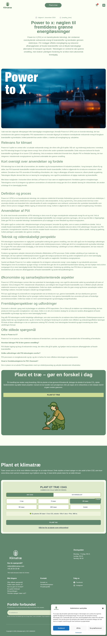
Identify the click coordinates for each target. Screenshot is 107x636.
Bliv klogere (12, 578)
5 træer (53, 501)
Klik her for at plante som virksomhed (53, 528)
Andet (85, 507)
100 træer (53, 507)
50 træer (21, 507)
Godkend (61, 628)
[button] (103, 608)
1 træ (21, 501)
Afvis (78, 628)
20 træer (85, 501)
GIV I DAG (30, 495)
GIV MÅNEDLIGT (77, 495)
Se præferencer (96, 628)
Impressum (78, 632)
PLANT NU (53, 522)
